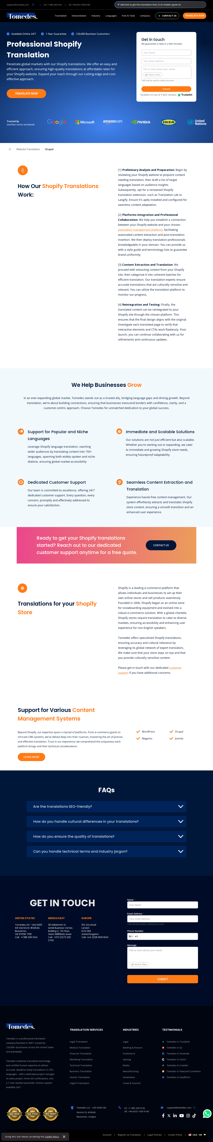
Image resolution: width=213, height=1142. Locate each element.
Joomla (179, 738)
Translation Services (86, 1030)
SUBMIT (162, 979)
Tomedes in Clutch (176, 1059)
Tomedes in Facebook (178, 1053)
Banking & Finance (132, 1047)
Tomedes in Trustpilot (178, 1041)
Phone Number (135, 930)
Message (137, 955)
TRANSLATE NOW (26, 93)
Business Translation (81, 1071)
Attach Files (154, 74)
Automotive (129, 1077)
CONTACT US (161, 545)
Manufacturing (130, 1071)
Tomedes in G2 (174, 1047)
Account (107, 1134)
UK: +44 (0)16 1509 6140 (79, 4)
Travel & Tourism (132, 1083)
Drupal (179, 731)
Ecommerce (129, 1053)
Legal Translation (79, 1041)
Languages (111, 16)
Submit (166, 88)
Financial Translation (81, 1053)
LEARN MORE (31, 757)
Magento (147, 738)
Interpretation (79, 16)
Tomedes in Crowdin (177, 1065)
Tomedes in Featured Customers (184, 1071)
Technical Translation (81, 1065)
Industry (95, 16)
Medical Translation (80, 1047)
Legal (125, 1041)
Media (126, 1065)
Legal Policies (154, 1134)
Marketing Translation (81, 1059)
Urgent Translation (79, 1083)
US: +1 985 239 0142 (53, 4)
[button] (130, 936)
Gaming (127, 1059)
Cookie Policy (52, 1136)
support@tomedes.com (18, 4)
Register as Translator (129, 1134)
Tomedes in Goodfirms (178, 1077)
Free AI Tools (128, 16)
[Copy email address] (33, 4)
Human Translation (80, 1077)
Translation (61, 16)
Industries (131, 1030)
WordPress (148, 731)
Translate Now (194, 15)
